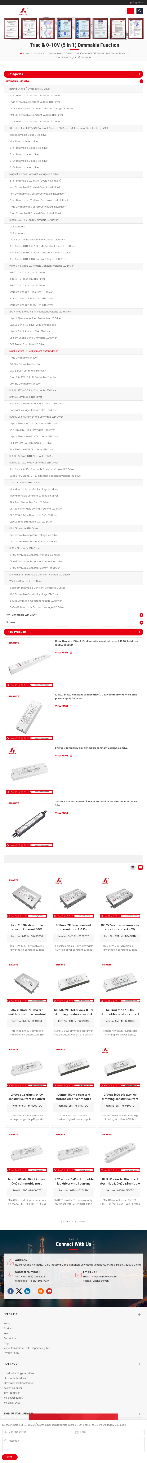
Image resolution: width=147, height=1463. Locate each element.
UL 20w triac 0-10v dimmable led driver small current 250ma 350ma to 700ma (73, 1181)
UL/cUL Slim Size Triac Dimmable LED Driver (34, 423)
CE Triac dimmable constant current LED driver (36, 509)
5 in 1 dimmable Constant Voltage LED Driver (35, 95)
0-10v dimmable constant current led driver (35, 568)
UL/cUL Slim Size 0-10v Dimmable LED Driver (34, 436)
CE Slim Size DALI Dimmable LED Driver (31, 443)
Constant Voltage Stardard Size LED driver (33, 410)
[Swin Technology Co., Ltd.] (23, 11)
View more (62, 653)
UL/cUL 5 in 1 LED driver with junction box (33, 325)
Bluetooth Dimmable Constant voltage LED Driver (37, 588)
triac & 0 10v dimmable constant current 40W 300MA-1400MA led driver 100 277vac (27, 927)
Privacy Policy (11, 1353)
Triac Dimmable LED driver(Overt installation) (35, 213)
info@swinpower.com (104, 1277)
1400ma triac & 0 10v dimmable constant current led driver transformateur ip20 (120, 1012)
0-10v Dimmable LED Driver (24, 548)
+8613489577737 (39, 1281)
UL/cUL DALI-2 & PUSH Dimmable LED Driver (33, 220)
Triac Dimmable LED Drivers (24, 482)
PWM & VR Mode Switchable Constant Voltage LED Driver (41, 266)
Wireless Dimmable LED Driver (25, 581)
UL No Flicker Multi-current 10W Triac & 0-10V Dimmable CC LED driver (120, 1181)
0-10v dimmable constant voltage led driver (35, 555)
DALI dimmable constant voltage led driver (34, 535)
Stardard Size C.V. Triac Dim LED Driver (31, 292)
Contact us (10, 1338)
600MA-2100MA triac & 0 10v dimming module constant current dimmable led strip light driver (73, 1012)
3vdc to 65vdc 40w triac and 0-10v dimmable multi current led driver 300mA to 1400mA (27, 1181)
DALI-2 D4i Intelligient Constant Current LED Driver (38, 240)
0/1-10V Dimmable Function (25, 364)
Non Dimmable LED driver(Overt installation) (35, 187)
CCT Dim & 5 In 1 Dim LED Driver (27, 344)
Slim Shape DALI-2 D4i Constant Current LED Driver (38, 259)
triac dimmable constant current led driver (34, 496)
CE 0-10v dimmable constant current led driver (36, 561)
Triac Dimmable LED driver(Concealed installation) (39, 207)
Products (39, 53)
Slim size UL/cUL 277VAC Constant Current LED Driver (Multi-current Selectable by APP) (58, 128)
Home (25, 53)
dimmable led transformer (18, 1383)
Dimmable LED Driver (60, 53)
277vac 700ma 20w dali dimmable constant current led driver (91, 748)
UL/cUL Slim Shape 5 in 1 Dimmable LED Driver (35, 318)
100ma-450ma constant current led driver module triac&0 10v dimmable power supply (73, 1097)
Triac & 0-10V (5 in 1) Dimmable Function (33, 377)
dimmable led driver (15, 1378)
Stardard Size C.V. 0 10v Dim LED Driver (31, 305)
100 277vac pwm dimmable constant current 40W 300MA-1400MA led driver (120, 927)
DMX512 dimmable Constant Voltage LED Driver (36, 115)
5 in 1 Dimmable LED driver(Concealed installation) (39, 200)
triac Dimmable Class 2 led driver (28, 135)
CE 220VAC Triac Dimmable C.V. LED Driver (34, 515)
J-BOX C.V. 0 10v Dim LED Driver (27, 285)
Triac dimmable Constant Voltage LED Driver (35, 102)
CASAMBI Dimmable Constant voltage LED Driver (37, 607)
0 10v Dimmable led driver (24, 167)
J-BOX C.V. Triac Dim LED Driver (27, 279)
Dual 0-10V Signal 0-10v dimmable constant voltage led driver (45, 476)
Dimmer (10, 622)
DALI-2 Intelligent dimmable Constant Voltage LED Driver (42, 108)
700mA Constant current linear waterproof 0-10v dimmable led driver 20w (96, 803)
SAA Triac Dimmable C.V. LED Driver (29, 502)
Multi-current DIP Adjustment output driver (101, 53)
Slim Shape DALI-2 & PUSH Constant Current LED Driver (40, 253)
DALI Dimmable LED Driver (23, 528)
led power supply (13, 1398)
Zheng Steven (101, 1281)
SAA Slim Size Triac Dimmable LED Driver (32, 430)
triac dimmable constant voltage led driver (34, 489)
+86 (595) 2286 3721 (33, 1277)
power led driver (13, 1388)
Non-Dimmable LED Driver (21, 615)
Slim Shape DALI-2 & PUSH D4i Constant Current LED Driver (43, 246)
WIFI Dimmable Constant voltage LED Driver (34, 594)
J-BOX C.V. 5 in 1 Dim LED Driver (27, 272)
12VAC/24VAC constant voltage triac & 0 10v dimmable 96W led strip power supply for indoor (96, 696)
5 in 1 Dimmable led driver (24, 154)
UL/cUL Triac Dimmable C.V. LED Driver (31, 522)
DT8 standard (17, 233)
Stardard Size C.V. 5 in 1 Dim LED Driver (31, 298)
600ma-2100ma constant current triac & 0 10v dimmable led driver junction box (73, 927)
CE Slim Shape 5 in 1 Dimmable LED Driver (33, 338)
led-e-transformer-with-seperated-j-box (27, 1348)
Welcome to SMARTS (15, 1417)
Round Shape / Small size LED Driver (29, 89)
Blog (6, 1343)
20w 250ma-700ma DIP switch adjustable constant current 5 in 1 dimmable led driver (27, 1012)
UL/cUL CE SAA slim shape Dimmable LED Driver (36, 417)
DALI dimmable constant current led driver (34, 542)
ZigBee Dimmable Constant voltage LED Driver (36, 601)
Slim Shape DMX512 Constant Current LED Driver (37, 404)
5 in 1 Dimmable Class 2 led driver (29, 148)
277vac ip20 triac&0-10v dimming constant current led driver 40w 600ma (120, 1097)
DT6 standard (17, 227)
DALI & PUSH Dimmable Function (28, 371)
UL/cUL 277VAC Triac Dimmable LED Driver (33, 390)
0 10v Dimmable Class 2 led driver (29, 161)
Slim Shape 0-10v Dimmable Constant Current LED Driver (42, 469)
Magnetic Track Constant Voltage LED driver (34, 174)
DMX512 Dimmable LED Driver (25, 397)
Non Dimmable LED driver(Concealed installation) (38, 194)
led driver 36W (12, 1403)
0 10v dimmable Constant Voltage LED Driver (35, 121)
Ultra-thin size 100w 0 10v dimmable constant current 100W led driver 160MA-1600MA (96, 643)
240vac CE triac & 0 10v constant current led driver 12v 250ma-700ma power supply (26, 1097)
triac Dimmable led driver (24, 141)
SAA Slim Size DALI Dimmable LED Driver (32, 449)
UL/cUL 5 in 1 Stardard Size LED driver (30, 331)
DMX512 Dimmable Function (25, 384)
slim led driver (12, 1393)
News (7, 1333)
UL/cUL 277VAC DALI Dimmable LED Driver (32, 456)
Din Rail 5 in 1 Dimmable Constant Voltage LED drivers (39, 575)
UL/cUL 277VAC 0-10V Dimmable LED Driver (33, 463)
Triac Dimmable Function (24, 358)
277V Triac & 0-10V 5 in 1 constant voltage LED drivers (40, 312)
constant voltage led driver (19, 1373)
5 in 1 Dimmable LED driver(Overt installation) (35, 181)
